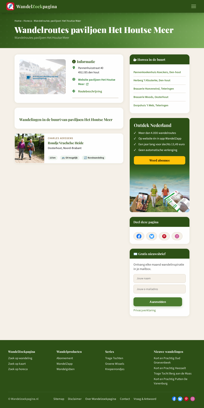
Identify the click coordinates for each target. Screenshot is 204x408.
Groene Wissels (114, 364)
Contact (125, 399)
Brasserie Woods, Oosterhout (150, 97)
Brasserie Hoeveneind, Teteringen (153, 89)
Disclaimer (74, 399)
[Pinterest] (164, 236)
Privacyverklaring (144, 310)
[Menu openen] (194, 6)
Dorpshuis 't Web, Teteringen (150, 105)
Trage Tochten (114, 358)
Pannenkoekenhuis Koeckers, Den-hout (157, 72)
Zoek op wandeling (20, 358)
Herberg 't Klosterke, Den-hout (151, 80)
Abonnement (65, 358)
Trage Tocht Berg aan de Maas (172, 373)
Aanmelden (158, 302)
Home (18, 21)
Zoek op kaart (17, 364)
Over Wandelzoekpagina (100, 399)
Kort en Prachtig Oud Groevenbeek (167, 360)
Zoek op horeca (18, 369)
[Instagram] (177, 236)
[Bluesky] (151, 236)
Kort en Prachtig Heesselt (170, 368)
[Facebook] (138, 236)
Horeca (28, 21)
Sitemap (58, 399)
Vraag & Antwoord (145, 399)
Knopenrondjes (114, 369)
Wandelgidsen (66, 369)
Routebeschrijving (90, 91)
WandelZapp (65, 364)
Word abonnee (159, 160)
